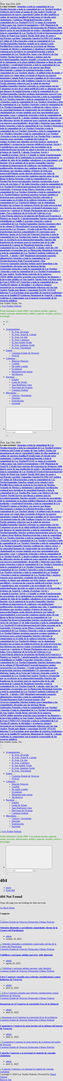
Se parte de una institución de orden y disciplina (27, 30)
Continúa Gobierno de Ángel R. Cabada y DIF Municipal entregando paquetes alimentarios (29, 256)
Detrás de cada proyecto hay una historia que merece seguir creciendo (31, 206)
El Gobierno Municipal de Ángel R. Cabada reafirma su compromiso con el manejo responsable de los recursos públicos (31, 298)
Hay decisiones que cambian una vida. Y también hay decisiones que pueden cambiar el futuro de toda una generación (31, 171)
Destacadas (33, 922)
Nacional (10, 377)
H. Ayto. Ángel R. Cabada (24, 334)
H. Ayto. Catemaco (20, 340)
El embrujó (17, 369)
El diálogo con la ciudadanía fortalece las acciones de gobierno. (27, 204)
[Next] (4, 920)
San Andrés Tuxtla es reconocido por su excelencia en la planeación (29, 238)
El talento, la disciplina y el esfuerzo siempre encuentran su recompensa (26, 286)
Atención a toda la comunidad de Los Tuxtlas (29, 9)
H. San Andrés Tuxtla (22, 342)
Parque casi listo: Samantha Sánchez (22, 38)
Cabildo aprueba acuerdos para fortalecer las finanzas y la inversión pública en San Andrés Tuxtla (30, 278)
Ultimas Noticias (46, 922)
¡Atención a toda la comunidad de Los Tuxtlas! (38, 99)
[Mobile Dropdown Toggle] (14, 351)
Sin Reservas (14, 181)
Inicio (8, 887)
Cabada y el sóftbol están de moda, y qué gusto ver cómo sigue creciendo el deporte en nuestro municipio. (31, 75)
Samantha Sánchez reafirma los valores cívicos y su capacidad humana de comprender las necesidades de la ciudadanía (30, 110)
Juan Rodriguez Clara (22, 385)
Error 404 (10, 890)
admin (9, 936)
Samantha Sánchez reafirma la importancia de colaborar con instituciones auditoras (27, 165)
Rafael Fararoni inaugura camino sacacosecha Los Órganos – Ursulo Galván (28, 227)
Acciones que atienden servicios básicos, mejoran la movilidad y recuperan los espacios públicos (29, 143)
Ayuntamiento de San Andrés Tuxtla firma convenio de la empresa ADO (30, 274)
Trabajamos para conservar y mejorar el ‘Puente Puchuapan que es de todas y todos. (30, 210)
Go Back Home (7, 908)
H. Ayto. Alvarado (20, 332)
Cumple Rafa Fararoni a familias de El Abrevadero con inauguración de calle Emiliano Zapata (30, 79)
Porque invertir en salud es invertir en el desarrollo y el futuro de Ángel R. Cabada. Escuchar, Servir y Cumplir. (31, 152)
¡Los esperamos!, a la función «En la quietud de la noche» (31, 161)
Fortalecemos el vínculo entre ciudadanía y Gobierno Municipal (28, 18)
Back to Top (5, 1079)
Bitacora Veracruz (20, 361)
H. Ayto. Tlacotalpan (21, 347)
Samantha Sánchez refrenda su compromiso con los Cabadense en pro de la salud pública (29, 87)
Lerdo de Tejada (19, 382)
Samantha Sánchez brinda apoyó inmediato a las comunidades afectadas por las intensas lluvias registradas (29, 266)
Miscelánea (11, 393)
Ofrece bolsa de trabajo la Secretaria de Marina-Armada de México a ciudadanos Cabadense (27, 47)
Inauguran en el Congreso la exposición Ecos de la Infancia (29, 1004)
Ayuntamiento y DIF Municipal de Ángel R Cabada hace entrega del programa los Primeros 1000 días (31, 28)
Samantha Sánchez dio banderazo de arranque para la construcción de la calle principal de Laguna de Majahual (28, 242)
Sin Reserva (17, 374)
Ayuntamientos (13, 329)
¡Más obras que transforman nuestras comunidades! (28, 230)
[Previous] (1, 920)
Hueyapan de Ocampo (22, 387)
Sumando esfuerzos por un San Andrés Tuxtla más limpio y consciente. (28, 288)
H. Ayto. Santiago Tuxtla (23, 345)
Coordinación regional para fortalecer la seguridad (29, 50)
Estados (15, 379)
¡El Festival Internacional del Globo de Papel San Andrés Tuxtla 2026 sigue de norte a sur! (31, 36)
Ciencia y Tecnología (21, 395)
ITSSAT (15, 355)
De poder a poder (20, 366)
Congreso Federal (20, 390)
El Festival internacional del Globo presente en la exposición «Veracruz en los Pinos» (30, 188)
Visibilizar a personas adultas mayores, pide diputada (26, 955)
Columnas (10, 358)
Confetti (15, 363)
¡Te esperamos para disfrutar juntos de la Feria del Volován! (27, 233)
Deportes (16, 398)
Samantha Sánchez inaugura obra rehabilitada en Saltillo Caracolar (31, 219)
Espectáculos (18, 400)
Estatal (9, 350)
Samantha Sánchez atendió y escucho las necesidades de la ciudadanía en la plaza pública (30, 60)
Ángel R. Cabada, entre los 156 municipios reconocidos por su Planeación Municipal (29, 249)
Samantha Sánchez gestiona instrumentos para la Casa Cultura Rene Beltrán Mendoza (31, 95)
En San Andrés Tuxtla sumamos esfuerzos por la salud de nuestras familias (29, 83)
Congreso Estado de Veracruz (25, 353)
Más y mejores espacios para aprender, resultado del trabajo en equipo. (30, 139)
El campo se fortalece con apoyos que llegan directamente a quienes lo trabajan (25, 68)
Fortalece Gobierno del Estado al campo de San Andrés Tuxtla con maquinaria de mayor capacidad (30, 12)
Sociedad (16, 403)
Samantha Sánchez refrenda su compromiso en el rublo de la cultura (26, 198)
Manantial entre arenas (22, 371)
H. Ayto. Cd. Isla (19, 337)
